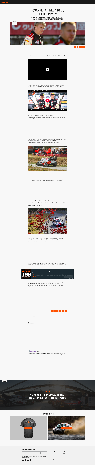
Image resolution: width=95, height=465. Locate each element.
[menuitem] (11, 2)
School (86, 2)
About (90, 2)
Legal (53, 459)
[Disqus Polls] (47, 336)
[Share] (75, 47)
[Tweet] (77, 47)
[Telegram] (82, 47)
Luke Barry (46, 48)
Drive (54, 453)
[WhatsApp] (80, 47)
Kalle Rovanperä (33, 313)
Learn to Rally (31, 2)
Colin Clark (51, 48)
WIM (17, 2)
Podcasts (21, 2)
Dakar (14, 2)
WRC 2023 (37, 313)
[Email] (66, 311)
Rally (11, 2)
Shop (83, 2)
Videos (25, 2)
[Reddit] (84, 47)
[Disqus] (47, 362)
